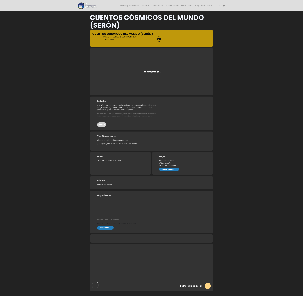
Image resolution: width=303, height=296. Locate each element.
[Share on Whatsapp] (149, 238)
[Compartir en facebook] (143, 238)
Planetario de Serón (108, 219)
